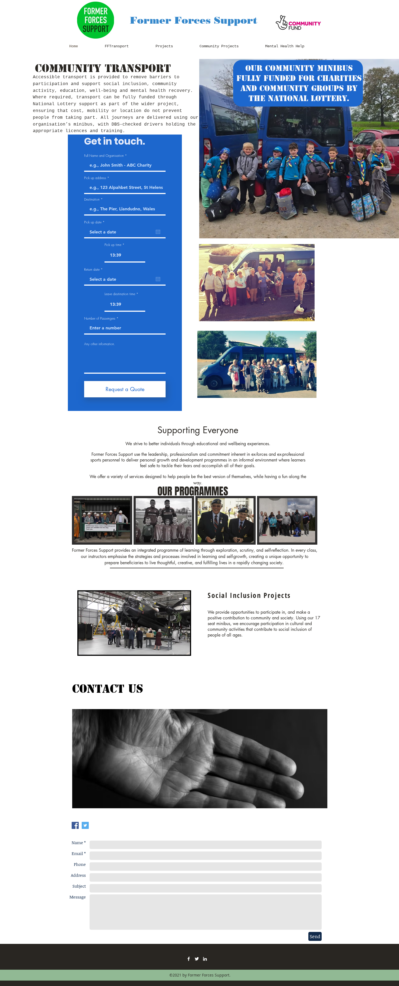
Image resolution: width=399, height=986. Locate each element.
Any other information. (99, 344)
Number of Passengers (99, 318)
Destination (92, 199)
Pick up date (95, 222)
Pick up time (112, 244)
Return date (94, 269)
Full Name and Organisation (104, 155)
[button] (102, 531)
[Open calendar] (158, 232)
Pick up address (95, 178)
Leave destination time (119, 294)
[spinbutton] (124, 255)
